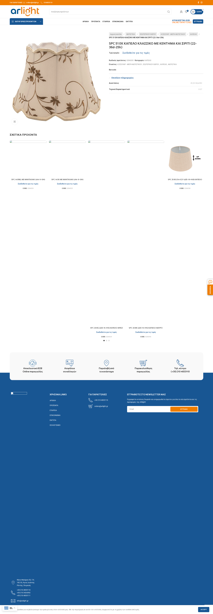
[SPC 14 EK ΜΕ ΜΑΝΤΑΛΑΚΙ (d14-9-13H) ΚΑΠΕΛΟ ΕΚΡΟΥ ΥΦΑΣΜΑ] (67, 158)
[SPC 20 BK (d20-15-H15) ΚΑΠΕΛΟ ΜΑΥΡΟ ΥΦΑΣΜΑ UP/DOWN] (145, 233)
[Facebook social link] (198, 2)
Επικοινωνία (55, 415)
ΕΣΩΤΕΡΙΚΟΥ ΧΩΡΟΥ (148, 34)
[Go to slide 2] (106, 340)
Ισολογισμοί (55, 425)
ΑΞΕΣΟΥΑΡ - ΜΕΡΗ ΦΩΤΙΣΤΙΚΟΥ (173, 34)
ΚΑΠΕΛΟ (193, 34)
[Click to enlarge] (15, 122)
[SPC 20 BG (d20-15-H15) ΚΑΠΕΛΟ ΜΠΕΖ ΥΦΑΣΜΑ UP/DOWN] (106, 233)
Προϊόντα (54, 405)
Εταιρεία (53, 410)
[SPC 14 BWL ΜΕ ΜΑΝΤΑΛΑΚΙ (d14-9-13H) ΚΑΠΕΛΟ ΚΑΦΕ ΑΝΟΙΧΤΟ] (28, 158)
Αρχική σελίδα (116, 34)
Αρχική (53, 400)
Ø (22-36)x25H (196, 83)
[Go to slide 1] (104, 340)
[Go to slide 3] (109, 340)
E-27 (200, 89)
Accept (204, 609)
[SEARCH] (168, 12)
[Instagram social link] (201, 2)
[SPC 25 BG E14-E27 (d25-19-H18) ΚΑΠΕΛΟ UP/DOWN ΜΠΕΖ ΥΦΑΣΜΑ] (185, 158)
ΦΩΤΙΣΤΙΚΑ (130, 34)
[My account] (181, 11)
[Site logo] (25, 11)
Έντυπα (53, 420)
